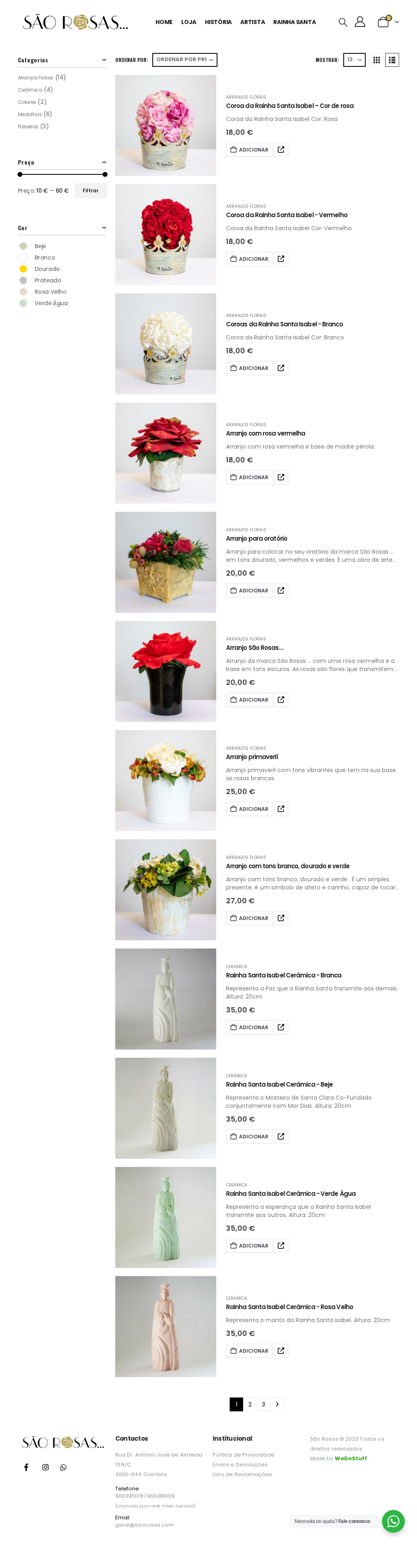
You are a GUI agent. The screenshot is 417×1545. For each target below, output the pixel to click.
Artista (252, 22)
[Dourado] (23, 269)
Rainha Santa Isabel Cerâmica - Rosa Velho (289, 1307)
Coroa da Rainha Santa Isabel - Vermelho (286, 215)
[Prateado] (23, 280)
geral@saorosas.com (144, 1525)
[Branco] (23, 257)
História (218, 22)
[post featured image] (165, 125)
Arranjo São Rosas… (254, 647)
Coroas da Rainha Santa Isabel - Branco (284, 324)
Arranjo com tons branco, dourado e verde (287, 866)
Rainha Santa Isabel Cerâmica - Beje (279, 1084)
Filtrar (91, 190)
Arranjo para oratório (256, 538)
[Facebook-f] (26, 1467)
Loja (188, 22)
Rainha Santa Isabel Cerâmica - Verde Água (291, 1193)
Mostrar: (327, 59)
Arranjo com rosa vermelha (265, 433)
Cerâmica (236, 967)
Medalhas (30, 114)
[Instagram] (45, 1467)
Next (277, 1405)
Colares (27, 102)
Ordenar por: (131, 59)
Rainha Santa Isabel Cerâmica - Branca (284, 975)
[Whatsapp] (63, 1467)
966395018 (129, 1496)
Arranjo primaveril (252, 757)
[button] (343, 22)
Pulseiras (28, 126)
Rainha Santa (294, 22)
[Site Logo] (75, 22)
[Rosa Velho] (23, 291)
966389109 (161, 1496)
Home (164, 22)
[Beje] (23, 246)
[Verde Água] (23, 303)
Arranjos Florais (246, 97)
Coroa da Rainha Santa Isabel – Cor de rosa (289, 105)
